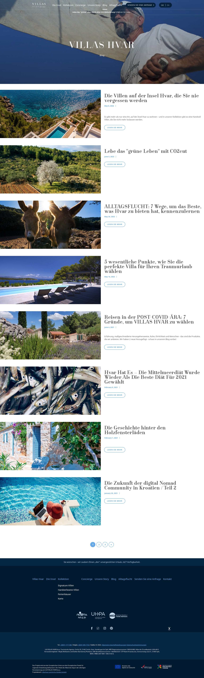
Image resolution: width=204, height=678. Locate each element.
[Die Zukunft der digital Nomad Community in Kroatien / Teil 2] (50, 501)
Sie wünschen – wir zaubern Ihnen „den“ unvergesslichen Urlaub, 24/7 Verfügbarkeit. (102, 562)
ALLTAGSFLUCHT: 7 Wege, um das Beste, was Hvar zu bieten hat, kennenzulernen (153, 209)
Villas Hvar (38, 579)
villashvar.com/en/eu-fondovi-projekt (54, 672)
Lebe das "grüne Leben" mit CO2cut (145, 151)
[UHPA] (98, 615)
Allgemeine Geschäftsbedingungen (114, 645)
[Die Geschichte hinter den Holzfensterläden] (50, 445)
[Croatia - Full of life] (82, 615)
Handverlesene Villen (68, 589)
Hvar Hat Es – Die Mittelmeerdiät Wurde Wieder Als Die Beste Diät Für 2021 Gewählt (152, 378)
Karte (60, 598)
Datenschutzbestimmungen (136, 645)
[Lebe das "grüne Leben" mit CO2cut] (50, 169)
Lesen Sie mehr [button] (114, 127)
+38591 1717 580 (66, 645)
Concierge (80, 5)
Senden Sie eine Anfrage (140, 5)
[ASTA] (118, 615)
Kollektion (68, 5)
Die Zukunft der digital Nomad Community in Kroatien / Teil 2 (140, 486)
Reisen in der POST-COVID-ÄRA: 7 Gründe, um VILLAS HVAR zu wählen (149, 320)
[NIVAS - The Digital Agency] (169, 628)
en (168, 5)
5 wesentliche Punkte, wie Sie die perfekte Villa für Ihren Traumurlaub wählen (148, 267)
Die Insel (56, 5)
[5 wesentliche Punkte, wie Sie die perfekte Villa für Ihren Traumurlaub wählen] (50, 279)
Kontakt (167, 579)
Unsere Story (94, 5)
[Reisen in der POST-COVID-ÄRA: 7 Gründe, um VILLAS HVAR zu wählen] (50, 335)
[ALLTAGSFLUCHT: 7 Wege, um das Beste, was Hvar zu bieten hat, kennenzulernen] (50, 224)
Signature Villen (66, 585)
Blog (105, 5)
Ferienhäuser (64, 594)
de (162, 5)
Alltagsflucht (115, 5)
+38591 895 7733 (83, 645)
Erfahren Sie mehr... (102, 12)
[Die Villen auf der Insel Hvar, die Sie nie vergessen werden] (50, 113)
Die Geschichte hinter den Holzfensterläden (135, 430)
